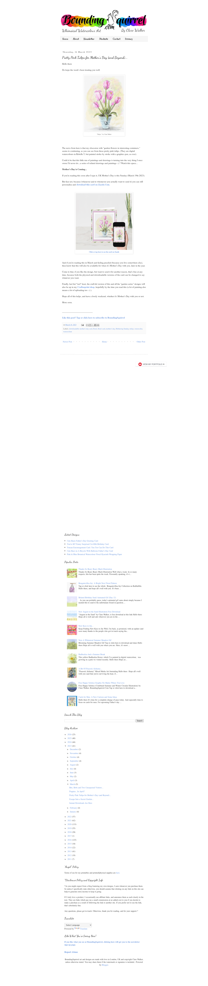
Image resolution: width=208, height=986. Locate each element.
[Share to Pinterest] (98, 325)
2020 (69, 824)
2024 (69, 742)
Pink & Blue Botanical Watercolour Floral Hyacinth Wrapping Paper (94, 554)
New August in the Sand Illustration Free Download (99, 611)
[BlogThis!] (90, 325)
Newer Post (67, 341)
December (74, 749)
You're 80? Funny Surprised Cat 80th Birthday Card (88, 544)
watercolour (67, 331)
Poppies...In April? (77, 791)
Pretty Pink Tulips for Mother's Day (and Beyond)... (90, 795)
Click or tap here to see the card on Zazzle (104, 252)
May (72, 776)
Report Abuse (71, 952)
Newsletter (89, 39)
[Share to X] (92, 325)
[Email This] (87, 325)
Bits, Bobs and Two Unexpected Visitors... (86, 787)
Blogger (105, 964)
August (73, 764)
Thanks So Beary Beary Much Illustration (95, 569)
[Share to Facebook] (95, 325)
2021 (69, 820)
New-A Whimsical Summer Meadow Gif (95, 640)
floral (95, 329)
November (74, 753)
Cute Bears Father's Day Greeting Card (82, 540)
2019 (69, 828)
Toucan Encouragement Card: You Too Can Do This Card (90, 547)
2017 (69, 835)
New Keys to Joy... (86, 625)
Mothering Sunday (122, 329)
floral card (101, 329)
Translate (83, 928)
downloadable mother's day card (80, 329)
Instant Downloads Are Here (80, 803)
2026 (69, 734)
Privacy (129, 39)
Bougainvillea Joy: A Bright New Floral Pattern (98, 583)
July (72, 768)
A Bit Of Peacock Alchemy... (90, 668)
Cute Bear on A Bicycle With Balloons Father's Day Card (90, 550)
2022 (69, 816)
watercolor (138, 329)
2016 (69, 839)
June (72, 772)
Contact (116, 39)
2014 (69, 847)
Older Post (141, 341)
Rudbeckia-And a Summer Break (92, 654)
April (72, 780)
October (73, 757)
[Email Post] (82, 325)
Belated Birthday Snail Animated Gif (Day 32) (97, 597)
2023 (69, 745)
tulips (132, 329)
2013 (69, 851)
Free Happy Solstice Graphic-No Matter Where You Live (101, 682)
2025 (69, 738)
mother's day (110, 329)
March (73, 784)
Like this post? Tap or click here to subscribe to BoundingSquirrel (93, 317)
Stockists (103, 39)
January (73, 811)
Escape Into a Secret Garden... (81, 799)
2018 (69, 832)
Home (65, 39)
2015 (69, 843)
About (76, 39)
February (74, 807)
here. (118, 872)
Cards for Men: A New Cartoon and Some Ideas (98, 697)
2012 (69, 855)
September (74, 761)
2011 (69, 859)
